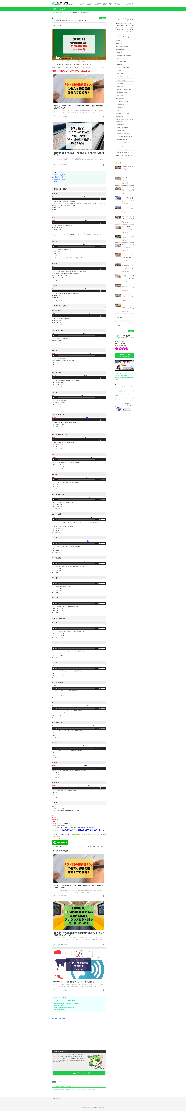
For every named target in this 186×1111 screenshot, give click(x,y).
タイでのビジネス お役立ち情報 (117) (124, 152)
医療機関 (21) (120, 86)
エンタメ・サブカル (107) (123, 67)
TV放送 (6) (118, 110)
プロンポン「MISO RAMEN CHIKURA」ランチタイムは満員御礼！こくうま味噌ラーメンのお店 (128, 266)
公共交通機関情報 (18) (122, 139)
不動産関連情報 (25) (121, 80)
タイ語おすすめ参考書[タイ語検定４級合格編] (65, 1000)
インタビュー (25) (120, 146)
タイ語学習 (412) (120, 98)
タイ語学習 (103, 18)
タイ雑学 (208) (119, 116)
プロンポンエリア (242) (122, 92)
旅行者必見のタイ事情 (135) (123, 127)
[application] (79, 199)
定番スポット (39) (121, 130)
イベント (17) (119, 158)
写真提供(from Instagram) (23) (123, 113)
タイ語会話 (65, 1081)
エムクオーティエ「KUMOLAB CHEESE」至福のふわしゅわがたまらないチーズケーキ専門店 (128, 307)
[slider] (103, 199)
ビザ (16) (119, 70)
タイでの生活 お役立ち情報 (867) (124, 55)
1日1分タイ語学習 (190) (122, 101)
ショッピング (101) (121, 95)
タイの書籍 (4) (120, 83)
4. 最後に (55, 181)
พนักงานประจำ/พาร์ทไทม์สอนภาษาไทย (124, 377)
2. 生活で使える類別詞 (59, 177)
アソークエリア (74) (121, 61)
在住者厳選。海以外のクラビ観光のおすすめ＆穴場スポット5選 (68, 1086)
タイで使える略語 (59, 1005)
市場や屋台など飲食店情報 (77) (124, 133)
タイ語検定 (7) (120, 104)
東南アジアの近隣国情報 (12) (122, 149)
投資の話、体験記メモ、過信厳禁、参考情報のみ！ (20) (124, 120)
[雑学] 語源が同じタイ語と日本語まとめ (64, 1007)
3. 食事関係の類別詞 (58, 179)
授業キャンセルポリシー (122, 379)
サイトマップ (56, 1098)
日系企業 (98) (119, 40)
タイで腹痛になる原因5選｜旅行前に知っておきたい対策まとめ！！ (128, 238)
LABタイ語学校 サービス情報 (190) (124, 155)
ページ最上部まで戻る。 (59, 1018)
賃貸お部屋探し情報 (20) (122, 73)
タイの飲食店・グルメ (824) (122, 46)
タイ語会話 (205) (121, 107)
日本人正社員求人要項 (121, 373)
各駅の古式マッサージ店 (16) (123, 77)
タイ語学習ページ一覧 (60, 1009)
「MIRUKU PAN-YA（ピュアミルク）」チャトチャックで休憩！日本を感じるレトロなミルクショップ (128, 169)
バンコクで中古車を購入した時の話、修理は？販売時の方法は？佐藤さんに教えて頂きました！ (76, 1089)
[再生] (53, 199)
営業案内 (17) (119, 43)
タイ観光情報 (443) (120, 124)
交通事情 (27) (120, 64)
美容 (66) (119, 58)
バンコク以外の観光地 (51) (123, 142)
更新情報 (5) (119, 52)
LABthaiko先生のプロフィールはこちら (78, 1073)
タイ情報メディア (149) (121, 49)
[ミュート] (100, 199)
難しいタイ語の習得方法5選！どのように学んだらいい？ (68, 1003)
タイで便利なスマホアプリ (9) (124, 89)
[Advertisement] (79, 1037)
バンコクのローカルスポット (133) (125, 136)
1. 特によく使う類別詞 (59, 175)
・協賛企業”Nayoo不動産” (121, 375)
